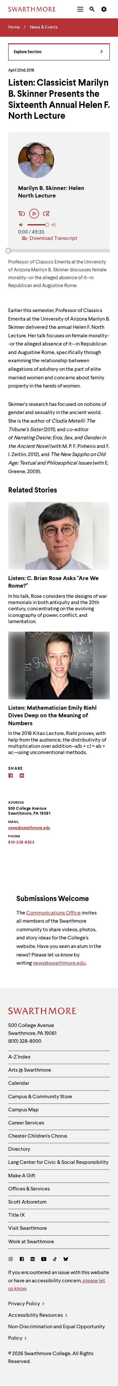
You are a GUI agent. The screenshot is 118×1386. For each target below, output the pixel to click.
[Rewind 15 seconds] (22, 214)
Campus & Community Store (40, 1097)
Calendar (18, 1083)
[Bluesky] (66, 1260)
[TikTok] (55, 1260)
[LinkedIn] (32, 1260)
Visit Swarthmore (27, 1228)
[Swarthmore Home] (42, 1012)
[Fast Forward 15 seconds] (46, 214)
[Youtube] (43, 1260)
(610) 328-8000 (24, 1041)
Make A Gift (21, 1176)
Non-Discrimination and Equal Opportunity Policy (56, 1332)
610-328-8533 (21, 843)
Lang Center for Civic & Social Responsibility (58, 1162)
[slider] (8, 250)
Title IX (16, 1215)
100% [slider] (47, 225)
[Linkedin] (22, 776)
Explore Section (28, 52)
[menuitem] (80, 9)
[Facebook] (10, 776)
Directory (19, 1149)
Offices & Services (29, 1189)
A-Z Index (19, 1057)
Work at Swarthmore (31, 1242)
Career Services (26, 1123)
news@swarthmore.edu (59, 963)
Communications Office (53, 913)
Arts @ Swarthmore (29, 1070)
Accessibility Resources (36, 1315)
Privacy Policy (24, 1304)
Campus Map (23, 1110)
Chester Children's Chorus (37, 1136)
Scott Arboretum (27, 1202)
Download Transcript (53, 238)
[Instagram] (12, 1260)
